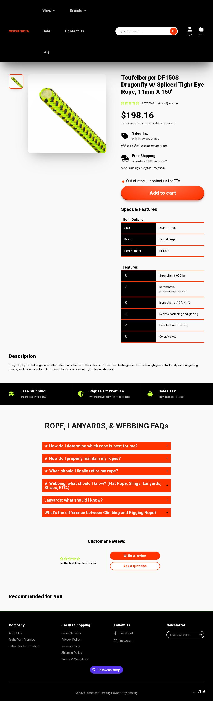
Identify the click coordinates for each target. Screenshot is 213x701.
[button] (130, 103)
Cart (201, 31)
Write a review (135, 556)
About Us (15, 633)
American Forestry (98, 693)
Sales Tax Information (24, 646)
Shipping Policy (71, 653)
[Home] (19, 31)
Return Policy (70, 646)
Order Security (71, 633)
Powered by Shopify (124, 693)
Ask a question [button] (135, 566)
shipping (140, 123)
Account (190, 31)
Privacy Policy (70, 639)
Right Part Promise (22, 639)
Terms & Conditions (75, 659)
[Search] (173, 31)
